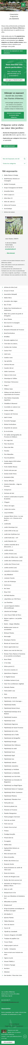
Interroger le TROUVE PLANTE (14, 80)
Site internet (11, 253)
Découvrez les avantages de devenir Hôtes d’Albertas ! (14, 115)
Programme (14, 16)
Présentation (14, 14)
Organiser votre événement (14, 1026)
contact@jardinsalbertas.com (10, 1002)
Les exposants (14, 18)
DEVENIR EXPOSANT (9, 146)
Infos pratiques (8, 1042)
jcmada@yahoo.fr (10, 249)
